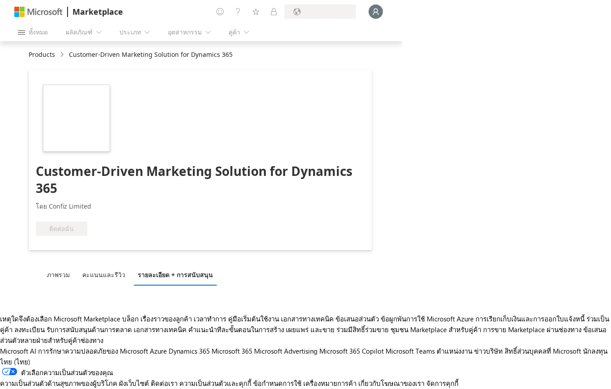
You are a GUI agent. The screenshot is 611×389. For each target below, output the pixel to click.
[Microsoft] (38, 12)
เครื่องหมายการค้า (329, 383)
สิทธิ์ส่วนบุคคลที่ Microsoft (543, 350)
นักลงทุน (595, 350)
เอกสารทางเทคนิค (307, 318)
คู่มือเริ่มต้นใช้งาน (253, 318)
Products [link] (42, 54)
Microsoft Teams (410, 350)
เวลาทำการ (210, 318)
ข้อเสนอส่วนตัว (357, 318)
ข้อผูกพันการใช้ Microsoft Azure (428, 318)
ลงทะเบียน (29, 329)
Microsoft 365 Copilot (351, 350)
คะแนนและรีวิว (103, 274)
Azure (158, 350)
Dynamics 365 (189, 350)
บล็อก (130, 318)
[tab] (60, 274)
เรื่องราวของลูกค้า (166, 318)
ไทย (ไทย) (15, 361)
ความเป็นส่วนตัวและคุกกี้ (215, 383)
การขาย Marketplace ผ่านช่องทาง (532, 329)
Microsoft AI (18, 350)
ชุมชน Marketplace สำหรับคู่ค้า (435, 329)
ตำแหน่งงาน (454, 350)
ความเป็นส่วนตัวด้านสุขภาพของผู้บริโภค (58, 383)
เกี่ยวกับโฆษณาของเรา (391, 383)
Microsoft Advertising (286, 350)
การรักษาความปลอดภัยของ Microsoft (93, 350)
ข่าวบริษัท (488, 350)
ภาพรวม (58, 274)
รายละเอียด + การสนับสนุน (175, 274)
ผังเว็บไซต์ (134, 383)
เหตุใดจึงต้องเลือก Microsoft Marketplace (60, 318)
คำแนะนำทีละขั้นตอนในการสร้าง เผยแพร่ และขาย (261, 329)
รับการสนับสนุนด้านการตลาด (89, 329)
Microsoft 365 (232, 350)
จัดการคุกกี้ (442, 383)
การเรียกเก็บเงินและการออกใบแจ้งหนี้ (530, 318)
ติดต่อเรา (164, 383)
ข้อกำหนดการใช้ (277, 383)
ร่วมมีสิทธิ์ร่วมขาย (362, 329)
